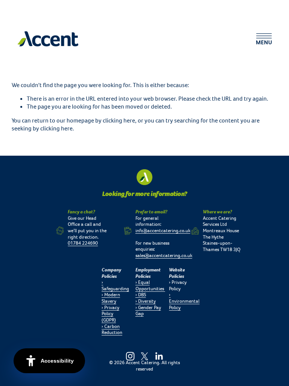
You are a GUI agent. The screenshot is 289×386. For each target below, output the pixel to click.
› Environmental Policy (184, 301)
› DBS (140, 295)
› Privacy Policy (110, 311)
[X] (144, 356)
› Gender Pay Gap (148, 311)
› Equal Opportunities (150, 285)
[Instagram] (130, 356)
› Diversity (145, 301)
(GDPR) (109, 320)
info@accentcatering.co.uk (162, 231)
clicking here (119, 120)
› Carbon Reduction (112, 329)
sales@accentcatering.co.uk (163, 256)
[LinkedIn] (158, 356)
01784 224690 (83, 243)
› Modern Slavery (111, 298)
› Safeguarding (115, 285)
